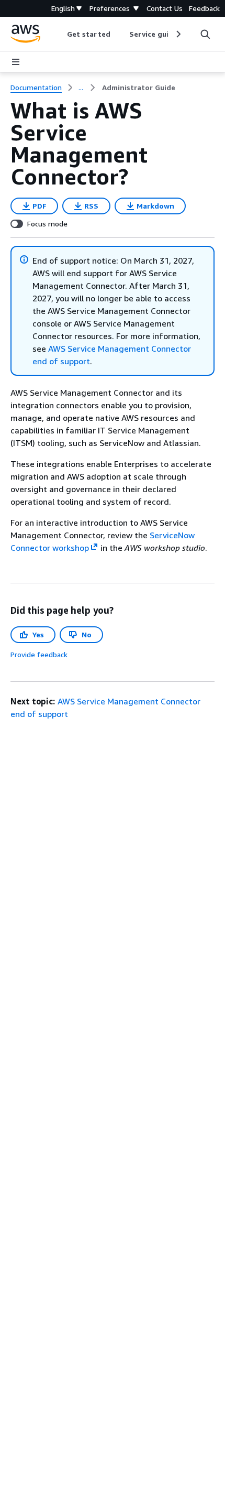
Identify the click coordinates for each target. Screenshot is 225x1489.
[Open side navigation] (15, 61)
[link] (138, 87)
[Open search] (205, 34)
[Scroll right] (177, 34)
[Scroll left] (59, 34)
